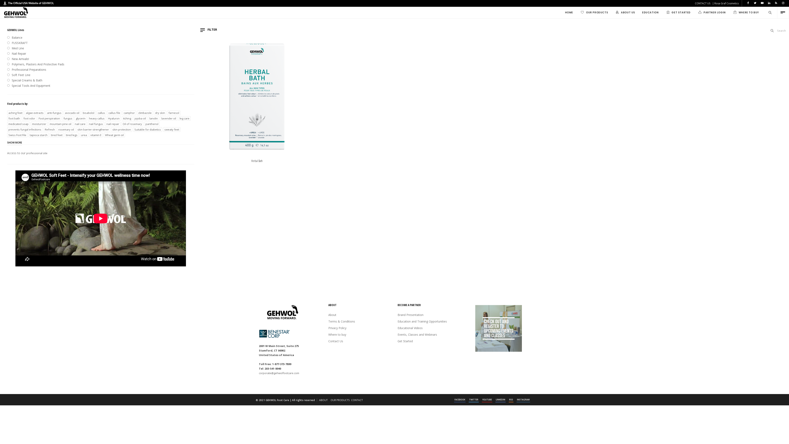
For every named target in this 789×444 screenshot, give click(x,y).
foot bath (14, 118)
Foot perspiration (49, 118)
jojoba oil (140, 118)
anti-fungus (54, 113)
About (332, 315)
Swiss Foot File (17, 135)
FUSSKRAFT (20, 43)
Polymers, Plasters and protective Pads (38, 64)
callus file (114, 113)
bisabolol (88, 113)
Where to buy (337, 334)
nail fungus (96, 124)
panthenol (151, 124)
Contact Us (335, 341)
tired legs (71, 135)
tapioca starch (38, 135)
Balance (17, 37)
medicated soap (18, 124)
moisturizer (39, 124)
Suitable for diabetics (147, 129)
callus (101, 113)
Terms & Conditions (341, 321)
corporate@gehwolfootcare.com (279, 373)
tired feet (56, 135)
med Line (18, 48)
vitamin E (96, 135)
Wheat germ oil (114, 135)
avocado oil (72, 113)
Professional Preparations (29, 70)
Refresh (50, 129)
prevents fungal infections (24, 129)
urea (84, 135)
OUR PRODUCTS (340, 400)
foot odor (29, 118)
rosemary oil (66, 129)
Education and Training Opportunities (422, 321)
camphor (129, 113)
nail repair (112, 124)
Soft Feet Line (21, 75)
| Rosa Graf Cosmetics (725, 3)
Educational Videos (410, 328)
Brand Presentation (410, 315)
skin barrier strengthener (93, 129)
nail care (80, 124)
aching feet (15, 113)
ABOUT (323, 400)
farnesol (173, 113)
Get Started (405, 341)
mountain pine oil (60, 124)
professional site (36, 153)
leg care (184, 118)
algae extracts (35, 113)
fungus (67, 118)
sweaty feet (171, 129)
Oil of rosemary (132, 124)
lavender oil (168, 118)
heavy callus (97, 118)
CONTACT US (702, 3)
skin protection (121, 129)
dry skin (160, 113)
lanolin (153, 118)
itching (127, 118)
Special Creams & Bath (27, 80)
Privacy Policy (337, 328)
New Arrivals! (20, 59)
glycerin (80, 118)
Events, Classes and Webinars (417, 334)
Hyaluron (114, 118)
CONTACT (357, 400)
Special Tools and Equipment (31, 86)
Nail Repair (19, 54)
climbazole (145, 113)
